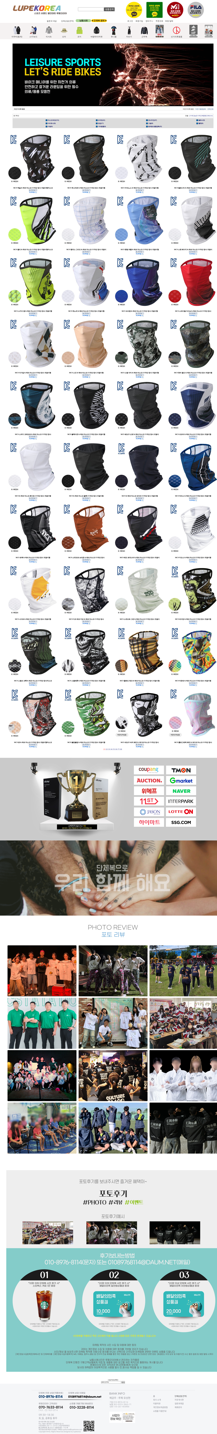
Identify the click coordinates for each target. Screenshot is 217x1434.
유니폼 (114, 37)
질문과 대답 (52, 21)
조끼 (79, 37)
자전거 (129, 37)
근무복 (144, 37)
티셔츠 (49, 37)
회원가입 (139, 21)
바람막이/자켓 (96, 37)
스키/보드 (33, 37)
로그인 (130, 21)
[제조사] (210, 116)
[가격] (191, 116)
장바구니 (149, 21)
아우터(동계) (17, 37)
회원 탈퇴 (169, 21)
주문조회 (159, 21)
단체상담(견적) (67, 21)
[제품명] (204, 116)
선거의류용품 (176, 37)
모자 (64, 37)
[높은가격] (197, 116)
